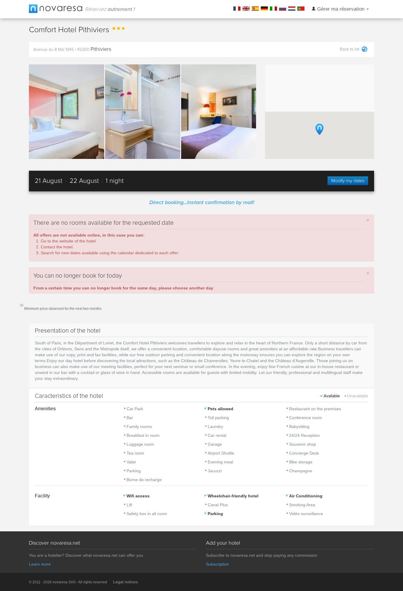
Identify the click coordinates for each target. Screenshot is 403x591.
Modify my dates (347, 180)
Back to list (349, 49)
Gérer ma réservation (341, 9)
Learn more (40, 564)
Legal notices (125, 581)
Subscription (217, 564)
